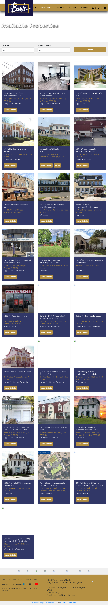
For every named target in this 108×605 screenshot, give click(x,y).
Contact (84, 8)
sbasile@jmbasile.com (64, 595)
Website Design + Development (44, 603)
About (19, 580)
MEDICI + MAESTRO (68, 603)
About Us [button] (60, 8)
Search (90, 50)
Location (5, 45)
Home (34, 8)
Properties (46, 8)
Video (57, 165)
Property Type (44, 45)
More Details (10, 110)
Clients (72, 8)
